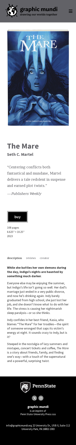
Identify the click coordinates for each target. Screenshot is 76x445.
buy (17, 216)
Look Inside (38, 78)
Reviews (31, 258)
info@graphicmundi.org (19, 425)
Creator (44, 258)
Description (14, 258)
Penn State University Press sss (38, 414)
